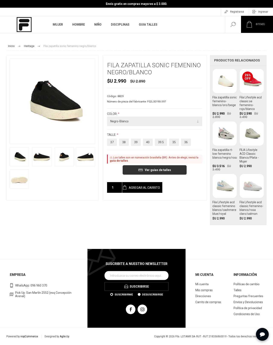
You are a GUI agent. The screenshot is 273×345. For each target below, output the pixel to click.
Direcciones (203, 296)
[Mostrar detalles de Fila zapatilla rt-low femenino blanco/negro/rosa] (224, 146)
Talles (237, 290)
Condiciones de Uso (247, 314)
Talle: (112, 134)
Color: (112, 113)
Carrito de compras (208, 302)
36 (186, 142)
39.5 (161, 142)
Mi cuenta (202, 284)
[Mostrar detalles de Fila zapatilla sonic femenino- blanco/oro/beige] (224, 94)
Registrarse (237, 11)
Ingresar (263, 11)
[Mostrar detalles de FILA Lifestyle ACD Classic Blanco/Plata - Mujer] (252, 146)
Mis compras (204, 290)
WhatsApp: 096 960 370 (31, 285)
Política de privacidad (248, 308)
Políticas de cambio (247, 284)
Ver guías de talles (158, 170)
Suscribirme (124, 294)
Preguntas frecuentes (248, 296)
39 (136, 142)
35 (174, 142)
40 (148, 142)
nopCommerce (29, 336)
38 (124, 142)
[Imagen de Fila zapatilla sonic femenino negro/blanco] (19, 156)
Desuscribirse (152, 294)
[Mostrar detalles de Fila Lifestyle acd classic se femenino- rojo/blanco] (252, 94)
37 (112, 142)
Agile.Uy (64, 336)
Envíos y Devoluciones (248, 302)
